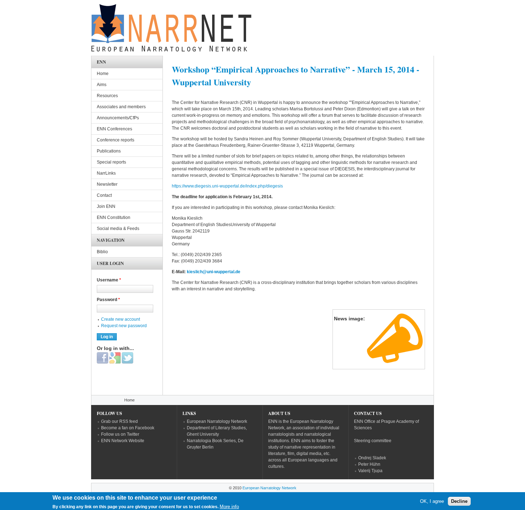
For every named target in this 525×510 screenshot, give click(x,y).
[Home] (171, 30)
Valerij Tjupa (370, 470)
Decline (459, 501)
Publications (109, 151)
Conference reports (115, 140)
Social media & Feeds (118, 228)
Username (109, 280)
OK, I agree (432, 501)
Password (108, 299)
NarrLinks (106, 173)
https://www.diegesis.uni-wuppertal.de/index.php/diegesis (228, 186)
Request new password (124, 325)
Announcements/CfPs (118, 117)
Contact (104, 195)
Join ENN (106, 206)
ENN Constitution (113, 217)
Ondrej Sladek (372, 457)
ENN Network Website (122, 440)
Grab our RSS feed (119, 421)
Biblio (102, 251)
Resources (107, 95)
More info (229, 506)
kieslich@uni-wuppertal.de (213, 271)
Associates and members (121, 106)
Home (103, 73)
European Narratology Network (217, 421)
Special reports (111, 162)
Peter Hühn (369, 464)
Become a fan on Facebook (127, 427)
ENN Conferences (114, 128)
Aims (101, 84)
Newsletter (107, 184)
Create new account (120, 319)
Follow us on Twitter (120, 434)
